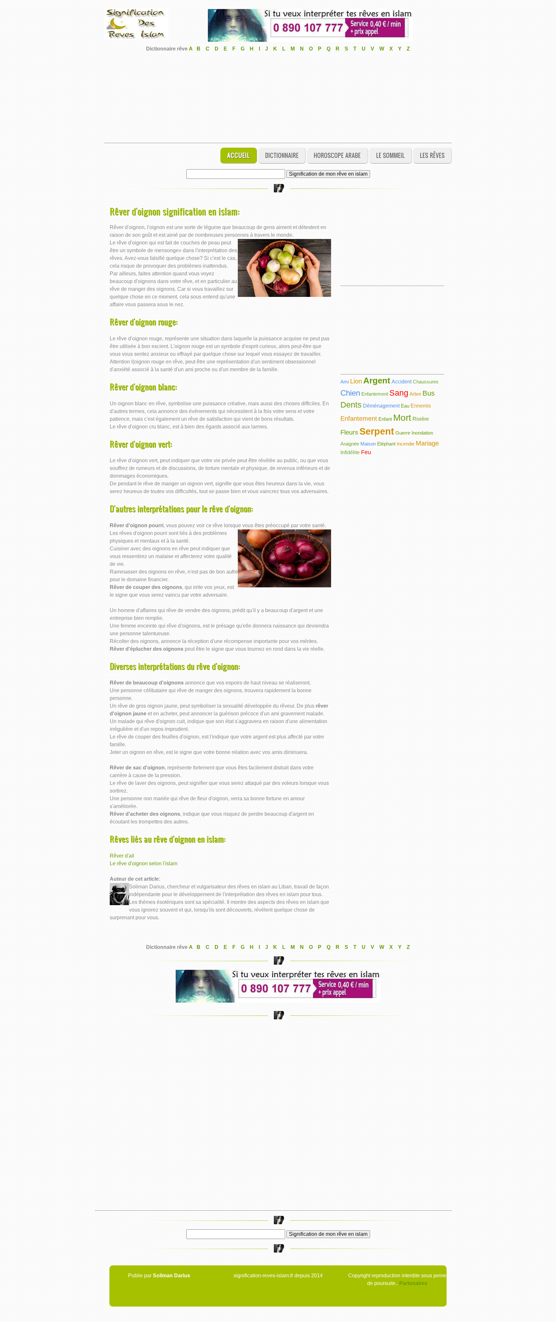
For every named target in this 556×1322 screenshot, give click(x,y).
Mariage (427, 443)
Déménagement (381, 406)
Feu (366, 452)
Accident (402, 381)
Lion (356, 381)
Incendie (405, 443)
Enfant (385, 419)
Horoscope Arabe (337, 155)
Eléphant (386, 443)
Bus (428, 393)
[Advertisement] (278, 98)
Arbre (415, 394)
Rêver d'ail (122, 855)
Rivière (420, 419)
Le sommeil (390, 155)
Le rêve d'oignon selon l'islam (143, 863)
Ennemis (421, 406)
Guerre (402, 433)
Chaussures (426, 381)
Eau (405, 406)
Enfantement (374, 394)
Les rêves (432, 155)
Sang (398, 392)
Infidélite (350, 452)
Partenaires (413, 1283)
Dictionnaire (282, 155)
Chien (350, 393)
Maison (368, 443)
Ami (344, 381)
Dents (351, 404)
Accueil (238, 155)
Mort (402, 418)
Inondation (422, 433)
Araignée (349, 443)
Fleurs (349, 432)
